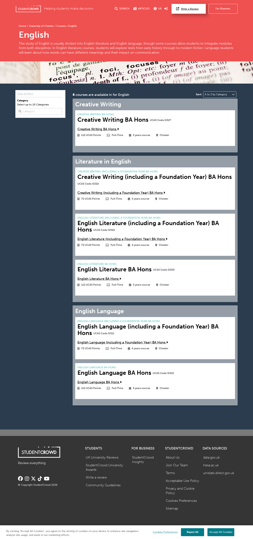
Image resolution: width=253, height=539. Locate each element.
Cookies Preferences (181, 501)
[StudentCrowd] (28, 8)
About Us (172, 457)
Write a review (96, 477)
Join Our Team (177, 465)
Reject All (192, 531)
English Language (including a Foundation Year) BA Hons (121, 342)
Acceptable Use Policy (182, 481)
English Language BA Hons (98, 382)
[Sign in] (166, 9)
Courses (61, 26)
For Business (223, 8)
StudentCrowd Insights (143, 460)
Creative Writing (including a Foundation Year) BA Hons (120, 193)
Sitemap (172, 509)
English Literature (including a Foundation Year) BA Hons (121, 239)
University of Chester (41, 26)
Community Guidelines (103, 485)
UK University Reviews (102, 457)
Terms (170, 473)
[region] (126, 532)
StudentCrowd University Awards (104, 467)
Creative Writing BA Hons (97, 129)
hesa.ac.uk (211, 465)
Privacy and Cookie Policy (180, 491)
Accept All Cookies (220, 531)
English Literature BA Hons (98, 279)
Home (23, 26)
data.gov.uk (211, 457)
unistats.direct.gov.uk (218, 473)
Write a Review (190, 9)
